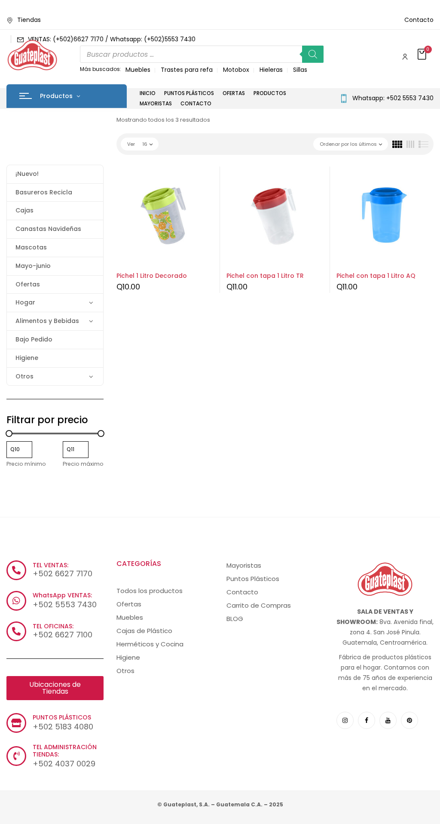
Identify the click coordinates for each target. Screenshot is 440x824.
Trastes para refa (187, 69)
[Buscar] (313, 54)
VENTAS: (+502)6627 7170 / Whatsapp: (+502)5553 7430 (112, 39)
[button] (422, 54)
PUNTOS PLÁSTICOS (62, 717)
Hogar (25, 302)
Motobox (236, 69)
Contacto (419, 19)
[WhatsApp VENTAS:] (16, 601)
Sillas (300, 69)
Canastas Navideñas (48, 228)
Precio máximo (83, 463)
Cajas (24, 210)
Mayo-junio (33, 265)
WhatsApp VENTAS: (62, 595)
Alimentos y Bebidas (47, 321)
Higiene (26, 358)
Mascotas (31, 247)
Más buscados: (100, 69)
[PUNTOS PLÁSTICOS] (16, 723)
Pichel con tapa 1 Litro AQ (376, 275)
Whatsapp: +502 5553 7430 (393, 98)
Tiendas (29, 19)
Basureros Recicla (43, 192)
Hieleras (271, 69)
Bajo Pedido (33, 339)
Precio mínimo (26, 463)
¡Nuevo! (27, 173)
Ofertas (27, 284)
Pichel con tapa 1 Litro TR (265, 275)
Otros (24, 376)
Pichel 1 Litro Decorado (151, 275)
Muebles (137, 69)
